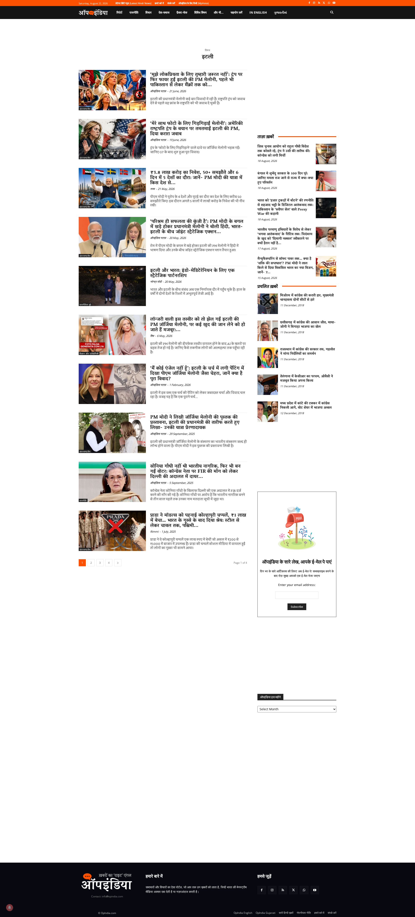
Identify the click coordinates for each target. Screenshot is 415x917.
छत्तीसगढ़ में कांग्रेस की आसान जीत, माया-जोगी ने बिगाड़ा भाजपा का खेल (308, 324)
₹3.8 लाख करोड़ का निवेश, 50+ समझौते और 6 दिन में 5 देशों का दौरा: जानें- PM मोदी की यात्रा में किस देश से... (196, 178)
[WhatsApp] (328, 3)
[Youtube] (333, 3)
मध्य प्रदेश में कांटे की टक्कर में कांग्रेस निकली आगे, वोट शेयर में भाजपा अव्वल (306, 405)
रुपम (152, 189)
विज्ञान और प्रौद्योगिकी (89, 353)
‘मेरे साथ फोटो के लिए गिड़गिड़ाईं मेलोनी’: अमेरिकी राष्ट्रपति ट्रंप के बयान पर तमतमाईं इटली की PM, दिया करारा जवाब (196, 129)
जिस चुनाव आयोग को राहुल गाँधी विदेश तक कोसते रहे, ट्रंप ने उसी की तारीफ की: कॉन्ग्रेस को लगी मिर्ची (283, 151)
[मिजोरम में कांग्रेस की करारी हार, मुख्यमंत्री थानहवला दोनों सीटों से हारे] (267, 304)
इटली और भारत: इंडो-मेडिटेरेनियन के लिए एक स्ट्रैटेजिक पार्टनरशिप (192, 273)
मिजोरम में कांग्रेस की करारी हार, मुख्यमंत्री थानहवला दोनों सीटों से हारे (307, 297)
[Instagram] (314, 3)
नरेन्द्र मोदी (156, 282)
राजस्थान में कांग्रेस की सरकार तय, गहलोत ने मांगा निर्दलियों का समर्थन (307, 351)
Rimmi (154, 531)
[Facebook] (309, 3)
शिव (152, 336)
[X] (324, 3)
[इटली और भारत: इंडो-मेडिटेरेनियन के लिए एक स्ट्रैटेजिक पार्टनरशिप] (112, 286)
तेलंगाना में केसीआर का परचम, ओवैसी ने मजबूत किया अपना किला (306, 378)
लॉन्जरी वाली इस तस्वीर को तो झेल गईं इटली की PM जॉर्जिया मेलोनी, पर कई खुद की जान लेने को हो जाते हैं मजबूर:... (197, 325)
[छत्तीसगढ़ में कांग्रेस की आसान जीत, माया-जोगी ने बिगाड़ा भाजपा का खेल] (267, 330)
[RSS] (319, 3)
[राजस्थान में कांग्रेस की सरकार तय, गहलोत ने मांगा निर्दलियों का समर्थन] (267, 357)
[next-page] (117, 562)
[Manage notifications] (9, 907)
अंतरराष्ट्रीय (85, 108)
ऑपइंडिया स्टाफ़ (158, 91)
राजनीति (83, 500)
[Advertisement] (296, 655)
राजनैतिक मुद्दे (85, 304)
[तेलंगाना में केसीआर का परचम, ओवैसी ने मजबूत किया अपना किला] (267, 384)
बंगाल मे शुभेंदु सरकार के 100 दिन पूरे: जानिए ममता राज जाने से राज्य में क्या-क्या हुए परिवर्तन (285, 178)
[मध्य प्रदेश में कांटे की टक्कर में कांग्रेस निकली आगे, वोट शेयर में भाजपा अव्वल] (267, 411)
